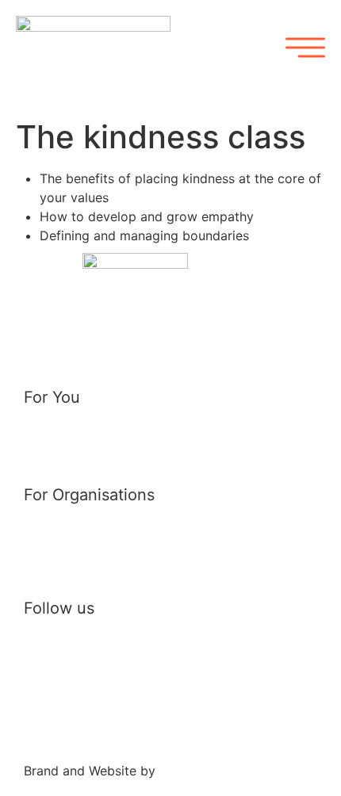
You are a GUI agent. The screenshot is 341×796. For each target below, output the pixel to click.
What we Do (69, 524)
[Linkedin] (91, 655)
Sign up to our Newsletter (120, 455)
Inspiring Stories (84, 427)
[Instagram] (186, 655)
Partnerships (71, 560)
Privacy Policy (66, 717)
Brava (176, 771)
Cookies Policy (68, 736)
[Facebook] (43, 655)
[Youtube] (139, 655)
